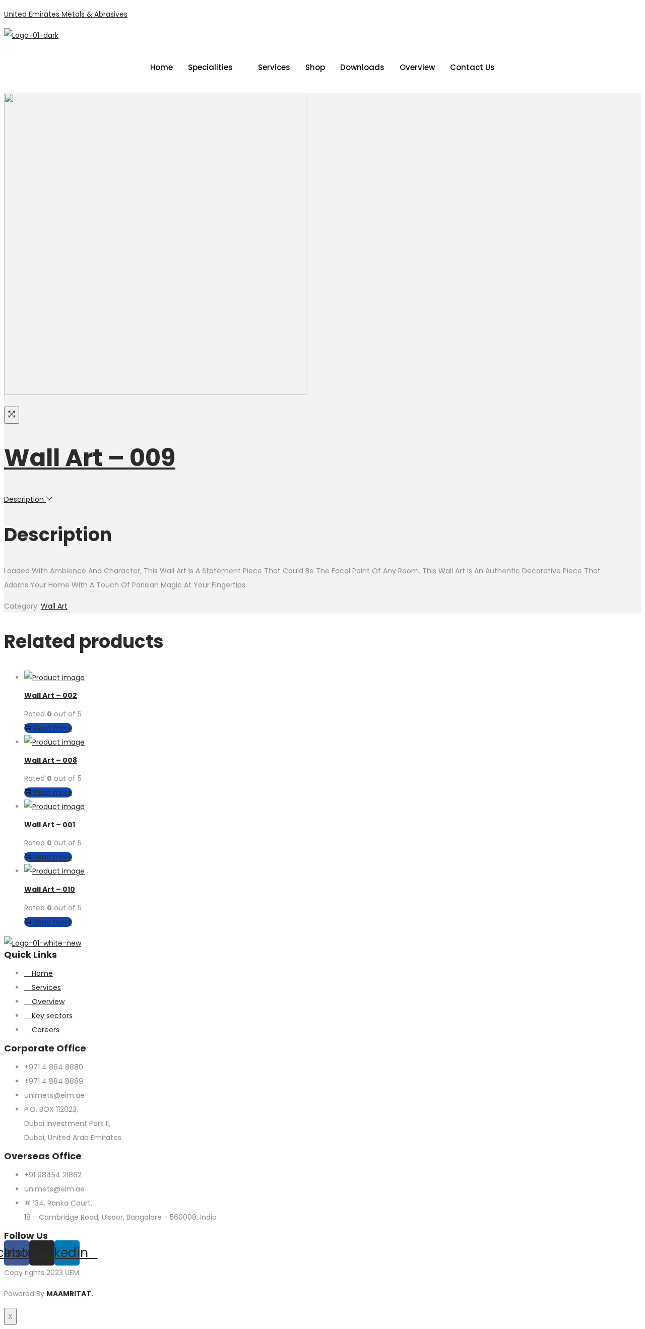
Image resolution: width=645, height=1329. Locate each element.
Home (161, 67)
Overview (417, 67)
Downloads (362, 67)
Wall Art (54, 606)
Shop (315, 67)
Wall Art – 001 (49, 825)
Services (274, 67)
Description (25, 499)
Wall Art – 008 (50, 760)
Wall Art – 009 (89, 458)
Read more (52, 728)
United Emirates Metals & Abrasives (65, 14)
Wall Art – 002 (50, 695)
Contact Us (472, 67)
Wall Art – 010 (49, 889)
